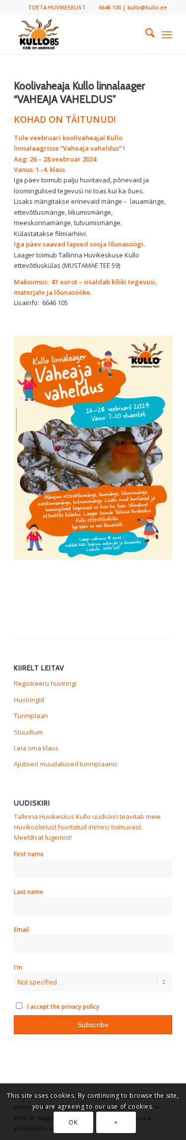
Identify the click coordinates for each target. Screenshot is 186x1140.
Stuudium (28, 732)
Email (21, 929)
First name (29, 854)
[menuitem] (57, 7)
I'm (18, 967)
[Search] (145, 34)
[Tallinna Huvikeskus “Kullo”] (77, 34)
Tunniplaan (31, 715)
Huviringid (29, 699)
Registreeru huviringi (45, 683)
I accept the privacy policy (62, 1006)
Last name (28, 892)
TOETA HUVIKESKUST (57, 7)
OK (72, 1122)
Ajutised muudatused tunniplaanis (66, 763)
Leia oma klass (36, 747)
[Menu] (167, 34)
